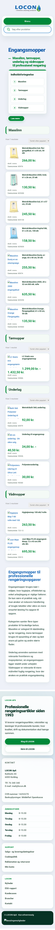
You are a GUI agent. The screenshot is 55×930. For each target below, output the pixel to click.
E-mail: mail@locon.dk (15, 786)
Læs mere (15, 118)
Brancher (9, 898)
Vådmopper (21, 108)
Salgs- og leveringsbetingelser (19, 851)
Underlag (20, 99)
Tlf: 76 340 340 (12, 783)
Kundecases (10, 893)
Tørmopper (21, 90)
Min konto (9, 867)
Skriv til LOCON (28, 749)
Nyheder (9, 883)
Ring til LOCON (27, 741)
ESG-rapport (10, 888)
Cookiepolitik (11, 857)
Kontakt (8, 903)
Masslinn (20, 81)
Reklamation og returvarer (17, 862)
